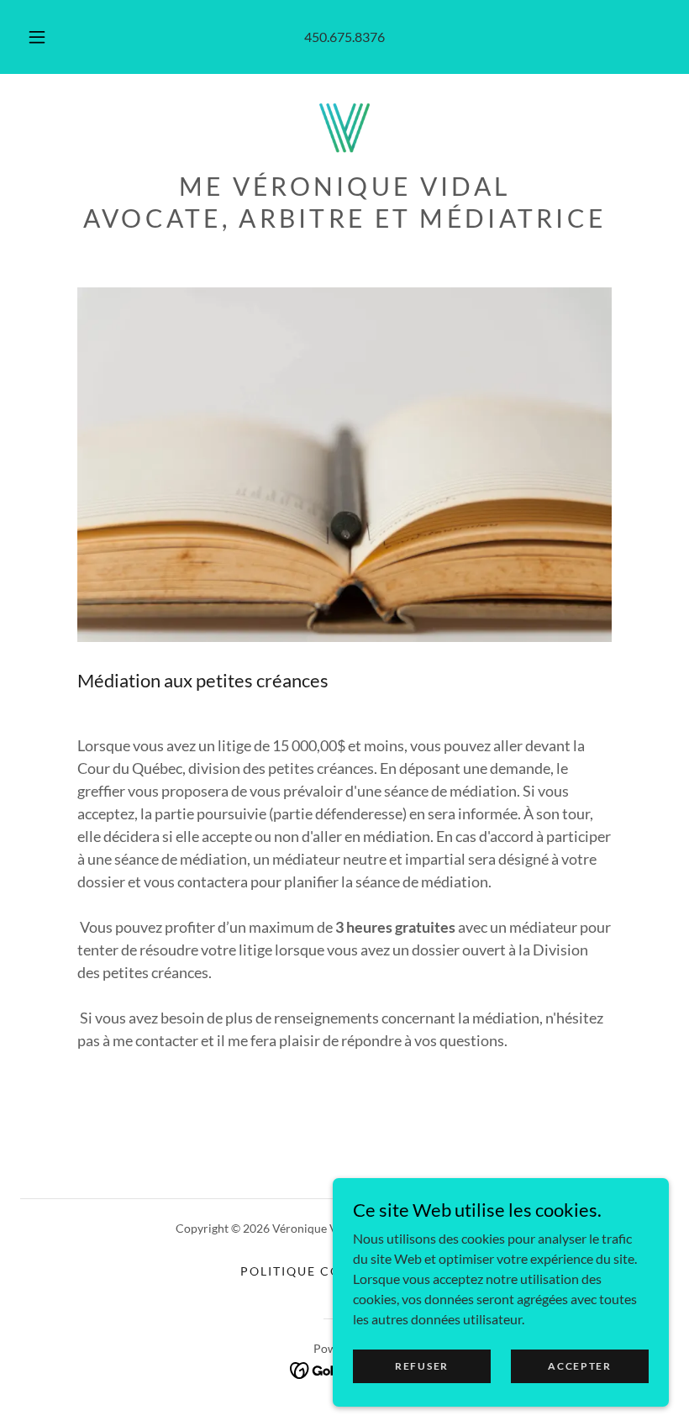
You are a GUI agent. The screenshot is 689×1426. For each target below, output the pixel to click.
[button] (48, 37)
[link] (344, 127)
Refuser (422, 1366)
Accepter (580, 1366)
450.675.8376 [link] (344, 37)
